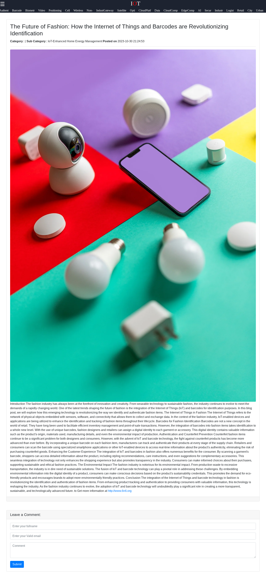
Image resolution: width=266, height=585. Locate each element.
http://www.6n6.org (120, 490)
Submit (17, 564)
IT (135, 3)
